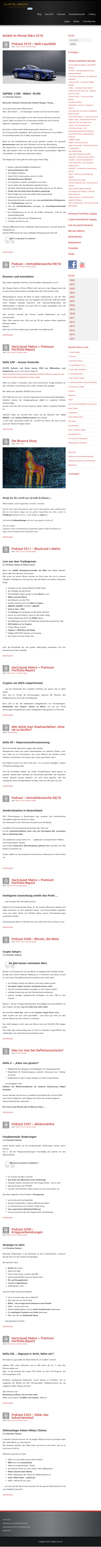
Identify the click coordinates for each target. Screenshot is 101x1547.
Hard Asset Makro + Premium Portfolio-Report (33, 348)
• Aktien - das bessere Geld (77, 143)
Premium (61, 14)
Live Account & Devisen (80, 225)
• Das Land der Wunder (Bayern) (80, 189)
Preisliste (73, 248)
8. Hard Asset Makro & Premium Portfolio (82, 382)
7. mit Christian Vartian (76, 378)
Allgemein (71, 395)
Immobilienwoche (77, 14)
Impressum (72, 452)
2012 (72, 338)
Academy (71, 391)
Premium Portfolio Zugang (82, 213)
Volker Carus (20, 443)
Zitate (71, 254)
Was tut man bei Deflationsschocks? (37, 1050)
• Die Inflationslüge (75, 151)
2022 (72, 297)
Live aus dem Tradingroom (77, 438)
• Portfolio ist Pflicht (75, 102)
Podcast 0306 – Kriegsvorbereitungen (27, 1231)
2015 (72, 326)
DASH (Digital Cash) (75, 417)
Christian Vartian (12, 732)
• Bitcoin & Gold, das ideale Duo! (79, 122)
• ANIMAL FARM (74, 140)
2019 (72, 309)
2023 (72, 292)
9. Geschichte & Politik (76, 387)
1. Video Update (74, 352)
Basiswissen (74, 242)
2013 (72, 334)
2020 (72, 305)
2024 (72, 288)
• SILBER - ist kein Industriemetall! (80, 160)
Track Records (89, 21)
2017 (72, 317)
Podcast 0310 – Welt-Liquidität (34, 43)
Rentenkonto (75, 236)
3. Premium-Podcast (75, 361)
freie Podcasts (73, 426)
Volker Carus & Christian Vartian (26, 46)
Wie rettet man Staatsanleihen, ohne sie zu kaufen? (38, 728)
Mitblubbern (72, 465)
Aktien (76, 21)
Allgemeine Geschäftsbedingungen (81, 456)
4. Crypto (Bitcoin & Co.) (76, 365)
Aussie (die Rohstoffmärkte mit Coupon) (82, 404)
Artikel (70, 400)
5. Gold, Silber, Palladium (77, 369)
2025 (72, 284)
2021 (72, 301)
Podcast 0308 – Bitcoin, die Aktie (35, 938)
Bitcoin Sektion (76, 231)
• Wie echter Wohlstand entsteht (79, 154)
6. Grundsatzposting (75, 374)
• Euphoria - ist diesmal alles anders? (81, 157)
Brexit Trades (73, 408)
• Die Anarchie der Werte (77, 180)
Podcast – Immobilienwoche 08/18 (36, 797)
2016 (72, 322)
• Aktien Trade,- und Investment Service (82, 120)
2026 (72, 280)
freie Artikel (72, 421)
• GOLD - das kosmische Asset (79, 125)
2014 (72, 330)
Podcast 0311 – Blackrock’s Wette (36, 548)
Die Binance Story (24, 440)
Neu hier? (49, 14)
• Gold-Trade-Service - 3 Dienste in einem (83, 117)
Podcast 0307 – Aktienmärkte (33, 1124)
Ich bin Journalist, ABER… (77, 430)
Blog (39, 14)
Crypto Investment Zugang (82, 219)
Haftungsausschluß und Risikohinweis (82, 461)
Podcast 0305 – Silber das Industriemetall (30, 1416)
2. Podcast (72, 357)
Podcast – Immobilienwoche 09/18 (36, 263)
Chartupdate (72, 413)
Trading (91, 14)
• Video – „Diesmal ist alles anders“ (80, 88)
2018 (72, 313)
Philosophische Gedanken (77, 443)
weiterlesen (8, 252)
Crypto (67, 21)
